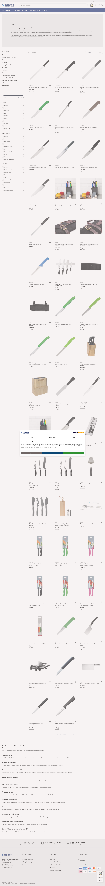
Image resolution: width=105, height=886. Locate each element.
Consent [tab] (30, 437)
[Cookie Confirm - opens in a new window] (78, 432)
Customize (52, 453)
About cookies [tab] (52, 437)
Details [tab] (74, 437)
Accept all (73, 453)
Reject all (31, 453)
